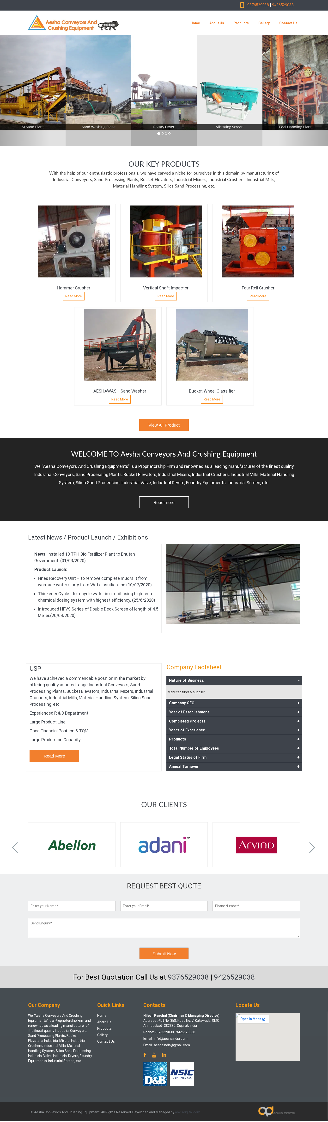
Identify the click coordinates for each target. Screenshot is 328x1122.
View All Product (164, 425)
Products (241, 23)
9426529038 (283, 5)
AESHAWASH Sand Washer (119, 391)
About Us (216, 23)
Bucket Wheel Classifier (212, 391)
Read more (164, 502)
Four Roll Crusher (258, 287)
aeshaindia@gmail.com (172, 1045)
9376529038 (258, 5)
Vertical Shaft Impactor (165, 287)
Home (195, 23)
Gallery (264, 23)
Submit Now (164, 954)
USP (35, 668)
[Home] (98, 22)
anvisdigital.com (187, 1112)
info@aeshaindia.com (171, 1038)
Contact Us (288, 23)
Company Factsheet (194, 667)
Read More (73, 296)
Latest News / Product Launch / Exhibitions (88, 537)
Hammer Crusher (73, 287)
